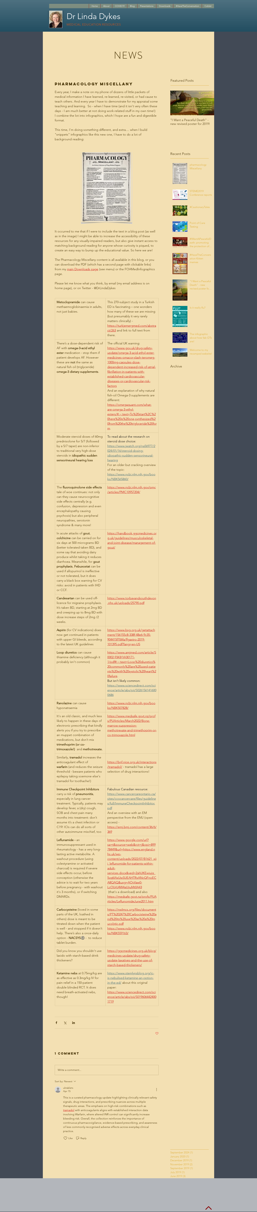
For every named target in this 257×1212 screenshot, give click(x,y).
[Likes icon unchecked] (65, 1138)
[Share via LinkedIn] (73, 1022)
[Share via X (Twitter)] (65, 1022)
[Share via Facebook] (56, 1022)
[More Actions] (156, 1089)
